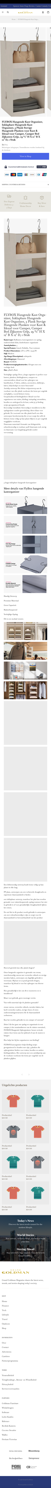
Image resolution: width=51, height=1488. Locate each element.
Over (4, 1343)
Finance (5, 1305)
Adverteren (6, 1352)
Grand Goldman (28, 1480)
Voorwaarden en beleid (25, 1485)
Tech (4, 1310)
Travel (4, 1319)
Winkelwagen (8, 1408)
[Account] (43, 12)
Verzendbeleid (8, 1375)
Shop (4, 1328)
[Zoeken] (7, 12)
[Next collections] (28, 1074)
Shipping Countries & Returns (13, 184)
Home (14, 19)
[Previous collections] (22, 1074)
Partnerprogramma (10, 1361)
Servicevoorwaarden (10, 1389)
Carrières (6, 1356)
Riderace (5, 1421)
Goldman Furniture (10, 1403)
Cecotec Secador (9, 1430)
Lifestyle (5, 1314)
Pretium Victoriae (9, 1439)
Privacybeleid (7, 1384)
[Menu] (2, 12)
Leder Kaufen (7, 1417)
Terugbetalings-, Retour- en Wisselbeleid (19, 1380)
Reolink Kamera (9, 1426)
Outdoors (6, 1324)
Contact (5, 1347)
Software (5, 1412)
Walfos (4, 1435)
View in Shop (25, 156)
